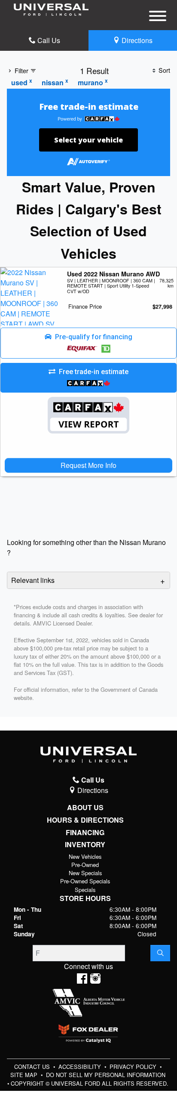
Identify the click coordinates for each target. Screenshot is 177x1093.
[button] (88, 343)
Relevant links (33, 580)
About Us (85, 807)
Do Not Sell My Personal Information (105, 1075)
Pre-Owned (85, 865)
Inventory (85, 844)
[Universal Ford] (51, 9)
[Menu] (158, 17)
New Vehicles (85, 856)
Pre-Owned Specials (85, 881)
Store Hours (85, 898)
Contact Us (33, 1066)
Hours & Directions (85, 820)
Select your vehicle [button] (88, 140)
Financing (85, 832)
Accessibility (80, 1066)
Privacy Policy (134, 1066)
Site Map (24, 1075)
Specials (85, 890)
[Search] (160, 953)
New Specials (85, 873)
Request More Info (88, 465)
